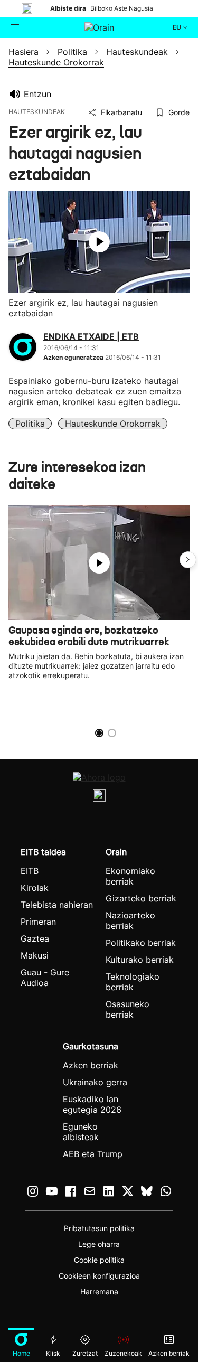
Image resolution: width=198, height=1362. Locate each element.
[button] (188, 559)
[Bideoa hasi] (99, 241)
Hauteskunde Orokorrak (113, 423)
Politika (30, 423)
